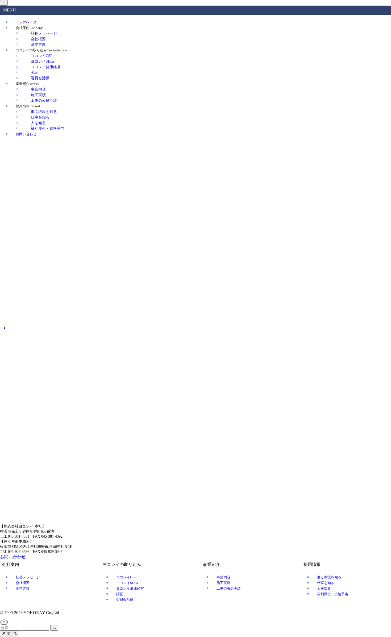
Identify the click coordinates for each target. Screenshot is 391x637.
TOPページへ (12, 466)
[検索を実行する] (54, 461)
